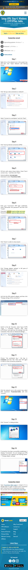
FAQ (14, 534)
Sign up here (20, 33)
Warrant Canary (5, 536)
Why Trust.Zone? (18, 524)
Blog (14, 531)
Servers (3, 529)
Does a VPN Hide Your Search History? (13, 549)
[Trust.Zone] (3, 13)
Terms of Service (5, 531)
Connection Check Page (19, 489)
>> (13, 8)
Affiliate (3, 539)
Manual (15, 536)
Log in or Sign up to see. (18, 211)
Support (15, 529)
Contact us (16, 526)
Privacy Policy (5, 534)
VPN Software (5, 526)
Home (3, 524)
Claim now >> (14, 4)
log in (5, 33)
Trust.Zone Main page (10, 485)
